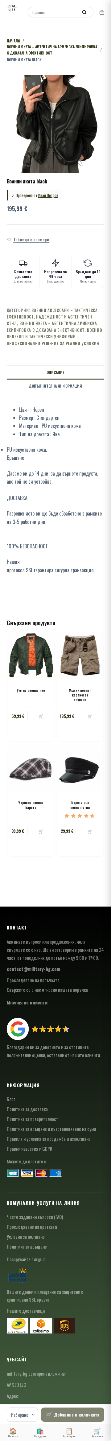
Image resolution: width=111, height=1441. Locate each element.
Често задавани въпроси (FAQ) (35, 1216)
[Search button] (84, 12)
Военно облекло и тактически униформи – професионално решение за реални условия (54, 336)
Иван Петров (48, 195)
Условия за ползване (26, 1236)
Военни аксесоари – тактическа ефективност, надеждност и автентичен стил (52, 317)
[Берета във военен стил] (80, 768)
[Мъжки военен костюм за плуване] (80, 655)
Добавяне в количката (76, 1414)
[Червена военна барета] (31, 768)
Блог (11, 1099)
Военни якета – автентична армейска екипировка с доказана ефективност (52, 326)
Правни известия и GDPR (29, 1148)
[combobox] (53, 12)
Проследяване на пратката (32, 1226)
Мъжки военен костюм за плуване (80, 695)
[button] (28, 239)
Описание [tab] (55, 372)
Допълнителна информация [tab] (55, 386)
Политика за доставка (27, 1108)
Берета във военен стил (80, 805)
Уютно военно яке (31, 690)
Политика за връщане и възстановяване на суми (51, 1128)
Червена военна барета (30, 805)
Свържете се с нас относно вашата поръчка (47, 989)
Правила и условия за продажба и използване (49, 1138)
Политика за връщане (27, 1246)
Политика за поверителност (32, 1118)
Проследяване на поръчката (33, 980)
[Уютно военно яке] (31, 655)
